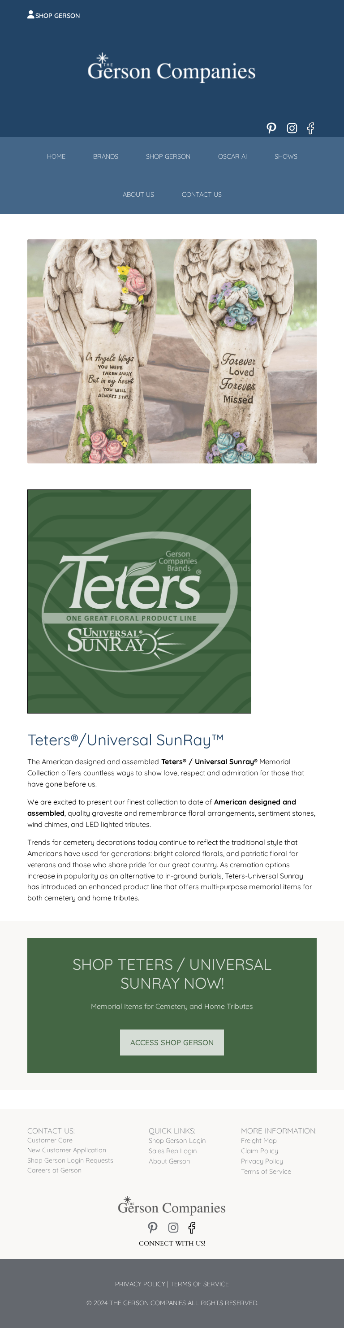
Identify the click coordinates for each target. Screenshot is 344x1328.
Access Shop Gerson (172, 1042)
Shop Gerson (57, 16)
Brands (105, 156)
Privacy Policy (140, 1284)
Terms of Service (199, 1284)
